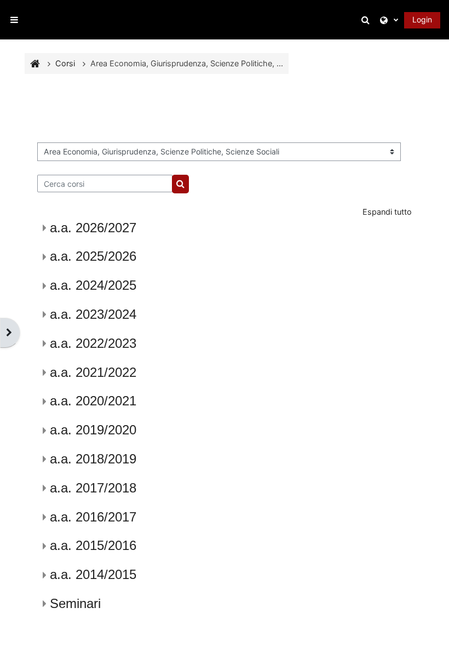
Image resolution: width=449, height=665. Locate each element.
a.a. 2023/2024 (93, 314)
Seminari (75, 603)
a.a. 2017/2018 (93, 487)
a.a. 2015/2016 (93, 545)
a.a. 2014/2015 (93, 574)
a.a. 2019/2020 (93, 429)
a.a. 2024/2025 (93, 285)
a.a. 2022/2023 (93, 343)
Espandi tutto (387, 211)
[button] (367, 20)
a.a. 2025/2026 (93, 256)
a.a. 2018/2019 (93, 458)
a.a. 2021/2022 (93, 372)
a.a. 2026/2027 (93, 227)
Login (422, 19)
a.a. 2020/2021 (93, 400)
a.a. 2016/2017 (93, 516)
